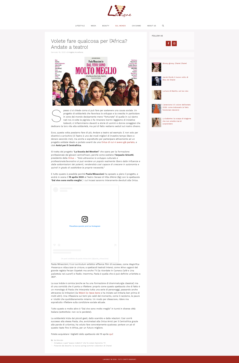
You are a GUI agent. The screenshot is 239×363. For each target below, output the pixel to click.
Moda (93, 26)
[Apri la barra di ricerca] (163, 25)
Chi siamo (136, 26)
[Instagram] (174, 43)
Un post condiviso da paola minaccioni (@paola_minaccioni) (84, 259)
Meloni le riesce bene (89, 293)
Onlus (71, 158)
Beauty (105, 26)
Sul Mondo (120, 26)
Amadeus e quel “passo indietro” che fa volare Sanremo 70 (80, 343)
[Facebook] (168, 43)
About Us (151, 26)
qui (111, 334)
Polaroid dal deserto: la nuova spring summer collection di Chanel (83, 346)
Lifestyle (80, 26)
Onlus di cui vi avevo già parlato (118, 142)
